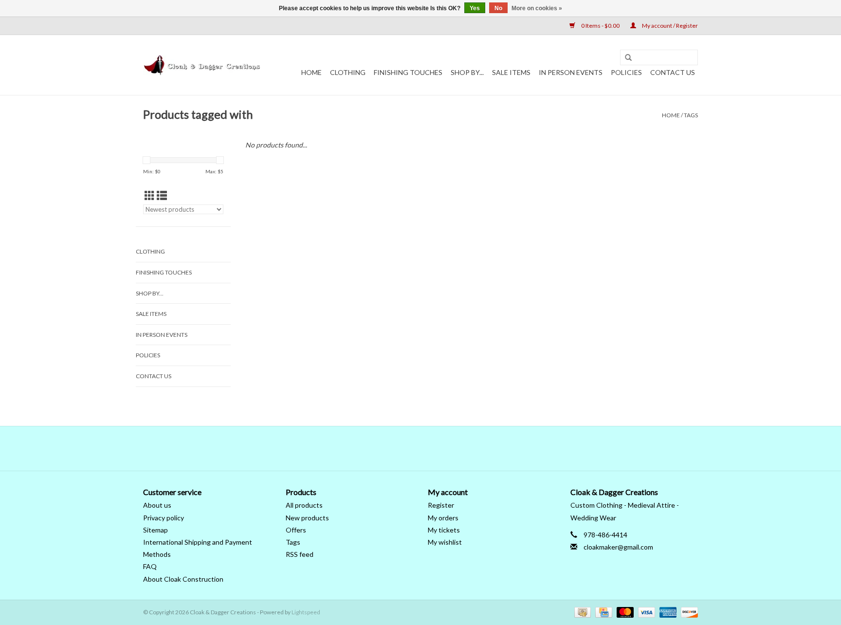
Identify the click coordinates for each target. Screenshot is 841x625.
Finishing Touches (408, 72)
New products (307, 518)
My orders (443, 518)
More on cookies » (537, 8)
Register (441, 505)
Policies (626, 72)
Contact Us (672, 72)
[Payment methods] (581, 611)
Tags (691, 115)
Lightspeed (306, 612)
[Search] (628, 58)
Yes (475, 8)
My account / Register (669, 25)
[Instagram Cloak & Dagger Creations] (437, 448)
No (498, 8)
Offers (296, 530)
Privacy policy (163, 518)
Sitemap (155, 530)
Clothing (348, 72)
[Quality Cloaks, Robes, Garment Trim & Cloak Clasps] (202, 65)
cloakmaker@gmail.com (618, 547)
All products (304, 505)
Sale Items (511, 72)
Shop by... (467, 72)
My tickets (444, 530)
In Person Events (571, 72)
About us (157, 505)
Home (311, 72)
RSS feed (299, 554)
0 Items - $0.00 (600, 25)
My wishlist (445, 542)
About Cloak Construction (183, 579)
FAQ (150, 566)
